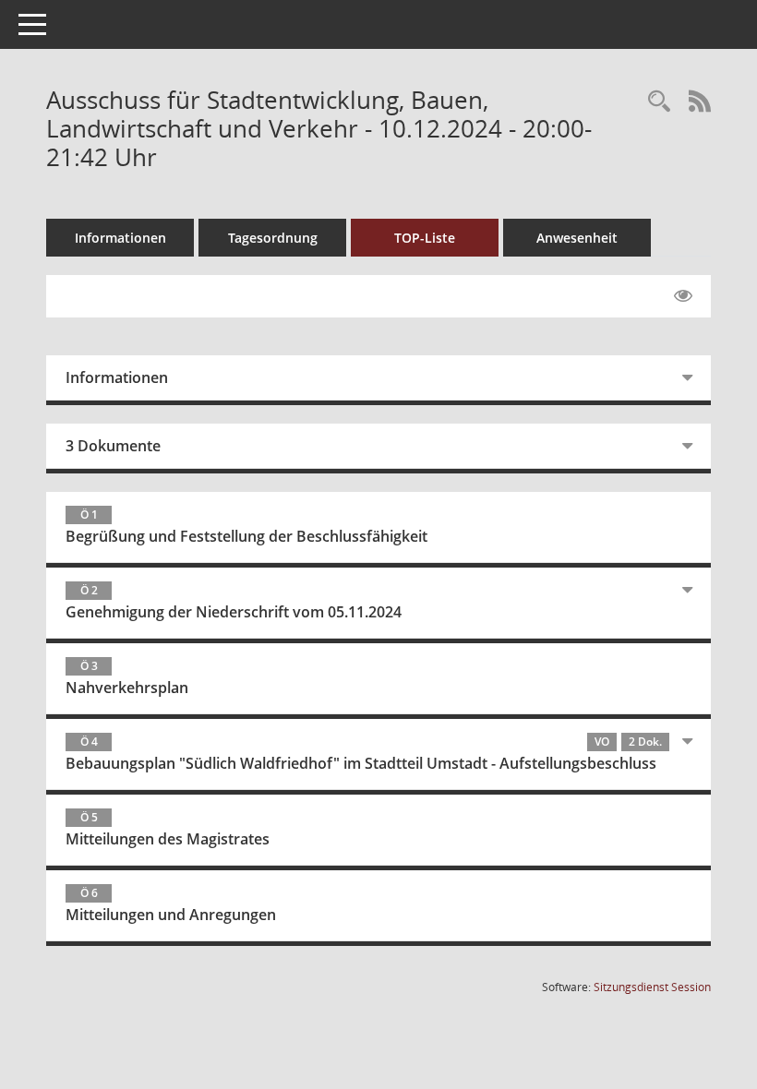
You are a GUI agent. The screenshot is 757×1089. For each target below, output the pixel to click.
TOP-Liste (424, 237)
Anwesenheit (577, 237)
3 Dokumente (113, 446)
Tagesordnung (273, 237)
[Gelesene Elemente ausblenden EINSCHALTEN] (683, 296)
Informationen (120, 237)
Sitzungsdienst (652, 987)
